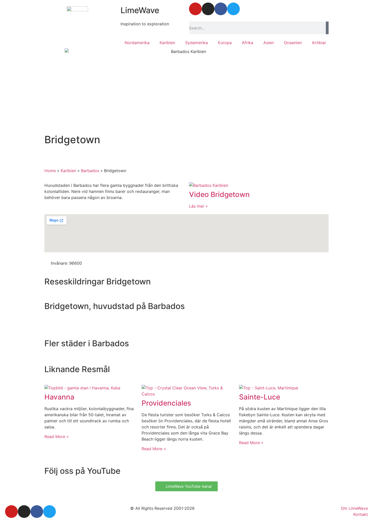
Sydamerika (196, 42)
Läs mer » (198, 206)
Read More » (56, 436)
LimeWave (140, 10)
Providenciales (166, 403)
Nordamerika (137, 42)
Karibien (167, 42)
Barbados (90, 170)
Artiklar (319, 42)
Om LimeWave (354, 508)
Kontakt (360, 514)
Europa (225, 42)
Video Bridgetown (219, 194)
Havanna (59, 397)
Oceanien (293, 42)
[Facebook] (220, 9)
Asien (268, 42)
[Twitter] (233, 9)
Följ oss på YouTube (82, 471)
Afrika (247, 42)
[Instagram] (208, 9)
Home (50, 170)
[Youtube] (195, 9)
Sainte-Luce (259, 397)
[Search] (327, 28)
